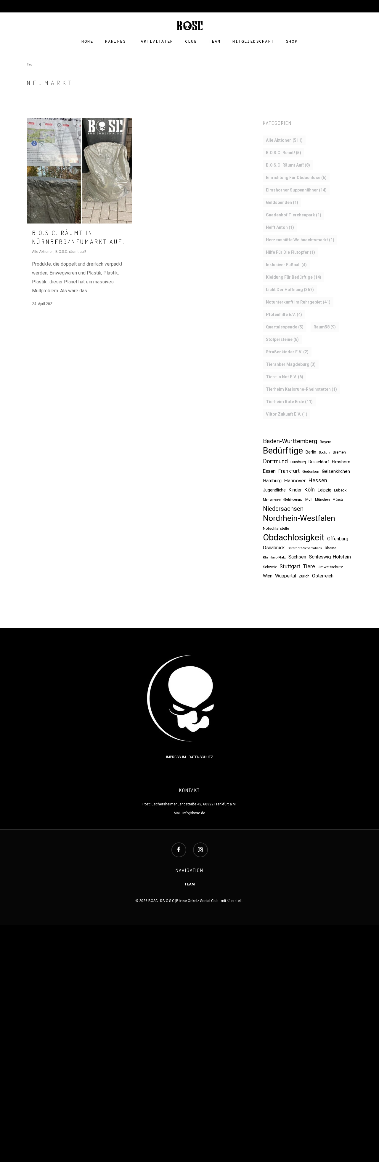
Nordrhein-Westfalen (299, 518)
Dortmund (275, 461)
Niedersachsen (283, 508)
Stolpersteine (282, 339)
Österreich (322, 576)
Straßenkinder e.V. (287, 351)
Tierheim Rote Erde (289, 401)
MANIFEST (117, 41)
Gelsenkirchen (336, 471)
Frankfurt (289, 471)
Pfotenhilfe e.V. (284, 314)
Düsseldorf (319, 462)
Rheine (330, 547)
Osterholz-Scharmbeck (305, 548)
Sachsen (297, 557)
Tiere (309, 566)
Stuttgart (290, 566)
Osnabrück (274, 547)
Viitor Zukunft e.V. (286, 414)
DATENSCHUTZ (201, 757)
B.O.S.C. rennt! (283, 152)
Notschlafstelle (276, 528)
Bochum (324, 452)
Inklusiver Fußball (286, 264)
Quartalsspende (284, 327)
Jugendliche (274, 490)
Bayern (325, 441)
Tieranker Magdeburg (291, 364)
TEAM (215, 41)
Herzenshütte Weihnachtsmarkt (300, 239)
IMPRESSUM (176, 757)
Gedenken (310, 472)
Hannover (295, 480)
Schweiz (270, 567)
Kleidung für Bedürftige (293, 277)
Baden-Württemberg (290, 441)
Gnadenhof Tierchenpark (293, 215)
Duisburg (298, 462)
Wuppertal (285, 576)
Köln (309, 489)
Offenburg (337, 539)
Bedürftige (283, 450)
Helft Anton (280, 227)
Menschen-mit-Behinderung (283, 500)
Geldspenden (282, 202)
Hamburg (272, 480)
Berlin (311, 452)
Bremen (339, 452)
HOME (87, 41)
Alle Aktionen (43, 252)
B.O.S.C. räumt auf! (70, 252)
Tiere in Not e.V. (284, 376)
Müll (308, 499)
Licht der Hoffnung (290, 289)
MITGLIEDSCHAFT (253, 41)
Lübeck (340, 490)
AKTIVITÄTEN (157, 41)
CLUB (191, 41)
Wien (267, 576)
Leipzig (324, 490)
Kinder (295, 490)
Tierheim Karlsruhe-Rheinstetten (301, 389)
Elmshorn (341, 462)
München (322, 499)
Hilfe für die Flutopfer (290, 252)
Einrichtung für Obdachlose (296, 177)
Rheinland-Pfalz (274, 557)
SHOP (292, 41)
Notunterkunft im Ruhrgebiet (298, 302)
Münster (339, 500)
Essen (269, 471)
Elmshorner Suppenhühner (296, 190)
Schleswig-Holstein (330, 557)
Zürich (304, 576)
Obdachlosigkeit (294, 537)
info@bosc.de (193, 813)
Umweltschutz (330, 567)
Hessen (318, 480)
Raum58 (325, 327)
